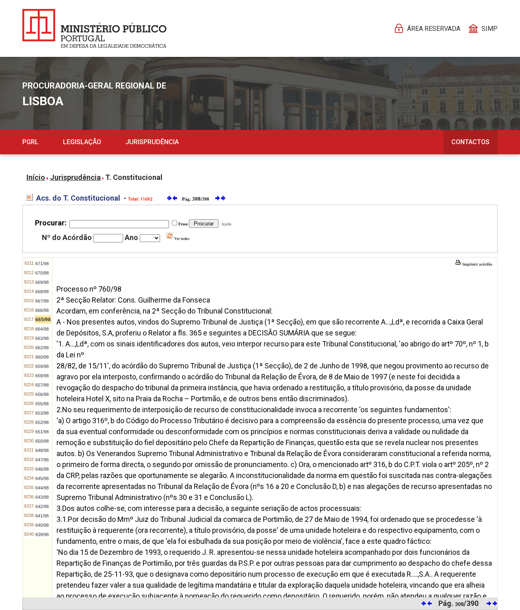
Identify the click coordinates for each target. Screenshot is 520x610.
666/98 (42, 310)
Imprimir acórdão (477, 264)
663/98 (42, 338)
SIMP (489, 28)
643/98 (42, 497)
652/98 (42, 422)
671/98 (42, 263)
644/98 (42, 487)
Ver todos (181, 239)
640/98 (42, 525)
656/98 (42, 394)
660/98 (42, 357)
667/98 (42, 301)
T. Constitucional (133, 177)
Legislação (82, 142)
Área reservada (433, 28)
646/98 (42, 469)
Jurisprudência (152, 142)
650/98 (42, 441)
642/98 (42, 506)
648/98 (42, 450)
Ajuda (225, 224)
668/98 (42, 291)
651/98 (42, 431)
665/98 (43, 319)
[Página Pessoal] (94, 28)
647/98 (42, 459)
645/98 (42, 478)
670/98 (42, 272)
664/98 (42, 329)
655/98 (42, 403)
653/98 (42, 413)
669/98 (42, 282)
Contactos (470, 142)
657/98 (42, 385)
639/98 (42, 534)
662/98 (42, 347)
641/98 (42, 515)
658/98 (42, 375)
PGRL (30, 142)
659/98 (42, 366)
